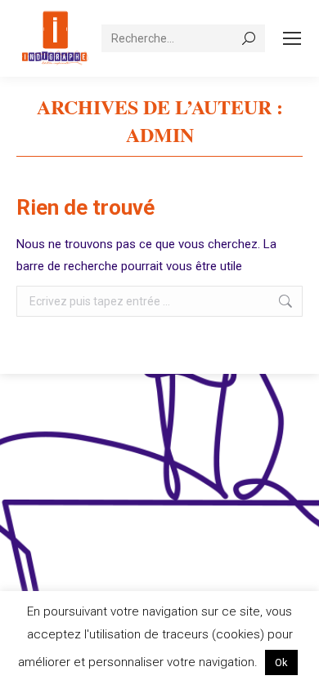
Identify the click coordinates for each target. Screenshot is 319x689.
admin (160, 134)
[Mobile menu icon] (292, 38)
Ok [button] (281, 662)
